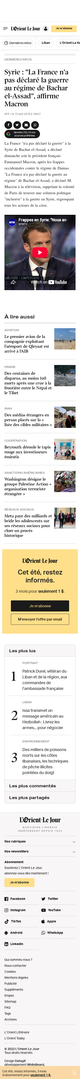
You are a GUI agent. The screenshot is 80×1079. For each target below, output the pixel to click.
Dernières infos (20, 43)
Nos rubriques (15, 841)
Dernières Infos (18, 59)
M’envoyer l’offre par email (40, 619)
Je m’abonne (40, 606)
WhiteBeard (35, 1064)
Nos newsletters (16, 851)
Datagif (20, 1061)
